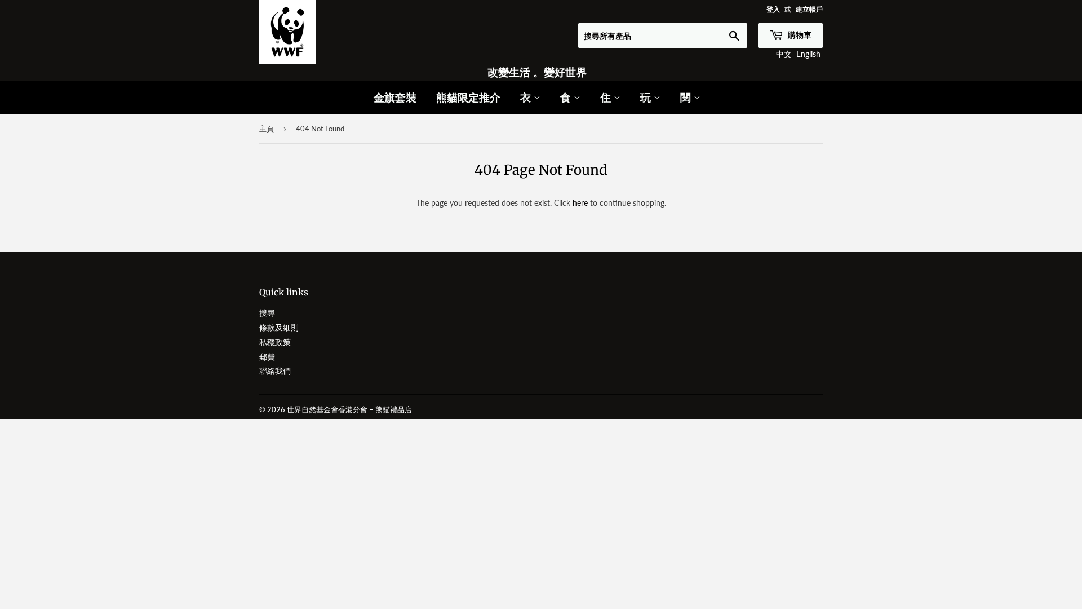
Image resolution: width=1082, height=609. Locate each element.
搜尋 (267, 312)
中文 (784, 54)
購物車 (799, 34)
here (580, 203)
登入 (773, 9)
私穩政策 (275, 342)
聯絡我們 (275, 371)
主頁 (266, 128)
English (808, 54)
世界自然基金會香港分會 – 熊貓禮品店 (349, 409)
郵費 (267, 356)
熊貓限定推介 (468, 97)
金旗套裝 (395, 97)
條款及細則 (279, 327)
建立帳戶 (809, 9)
